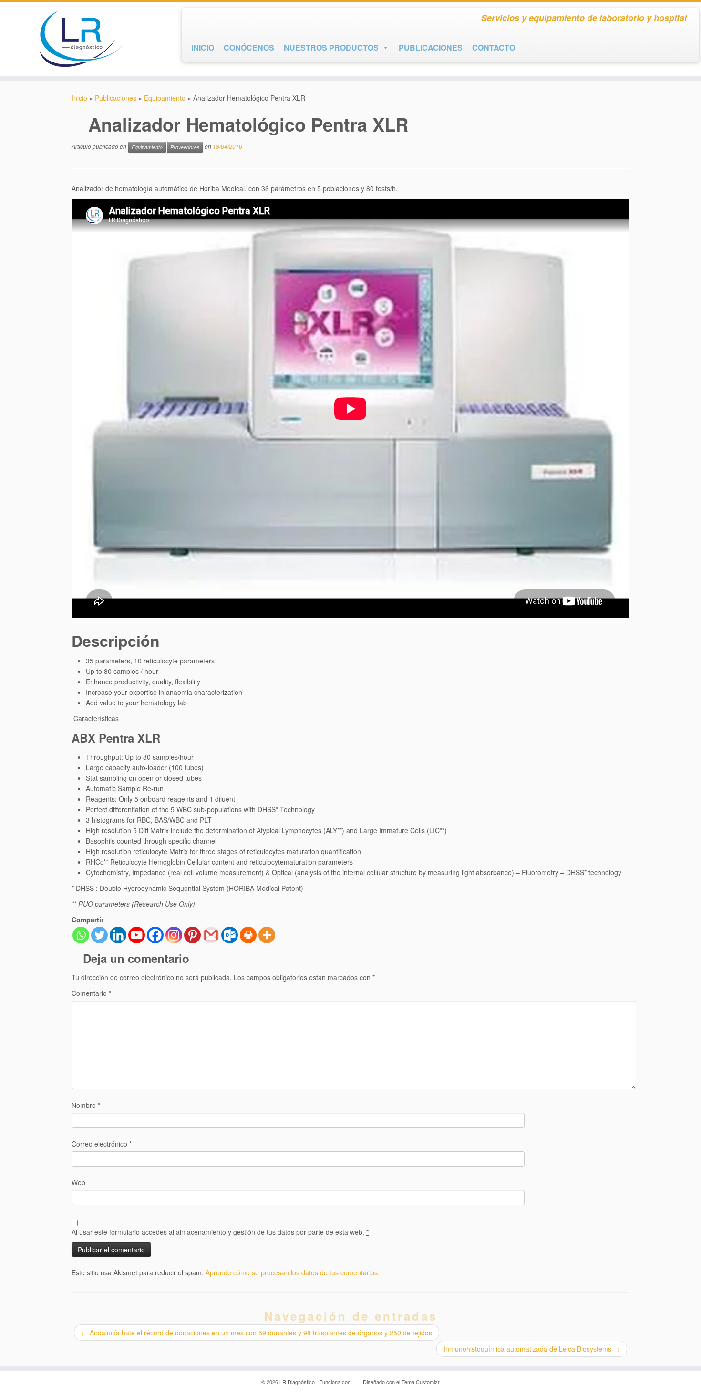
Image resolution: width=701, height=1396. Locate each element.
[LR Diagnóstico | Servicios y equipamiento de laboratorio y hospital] (81, 39)
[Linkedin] (118, 935)
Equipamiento (165, 98)
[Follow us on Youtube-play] (215, 20)
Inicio (79, 98)
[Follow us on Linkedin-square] (232, 20)
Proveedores (184, 147)
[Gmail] (211, 935)
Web (78, 1182)
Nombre (86, 1105)
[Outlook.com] (229, 935)
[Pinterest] (192, 935)
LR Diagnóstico (297, 1382)
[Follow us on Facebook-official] (197, 20)
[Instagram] (173, 935)
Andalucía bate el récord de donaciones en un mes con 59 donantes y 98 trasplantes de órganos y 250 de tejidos (256, 1332)
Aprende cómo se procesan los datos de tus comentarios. (293, 1272)
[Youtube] (136, 935)
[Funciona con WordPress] (355, 1379)
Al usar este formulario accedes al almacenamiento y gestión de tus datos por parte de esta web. (220, 1232)
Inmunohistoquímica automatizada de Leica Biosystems (531, 1349)
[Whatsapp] (80, 935)
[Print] (248, 935)
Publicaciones (115, 98)
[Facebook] (155, 935)
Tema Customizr (421, 1382)
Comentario (91, 993)
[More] (266, 935)
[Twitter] (99, 935)
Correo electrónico (102, 1143)
